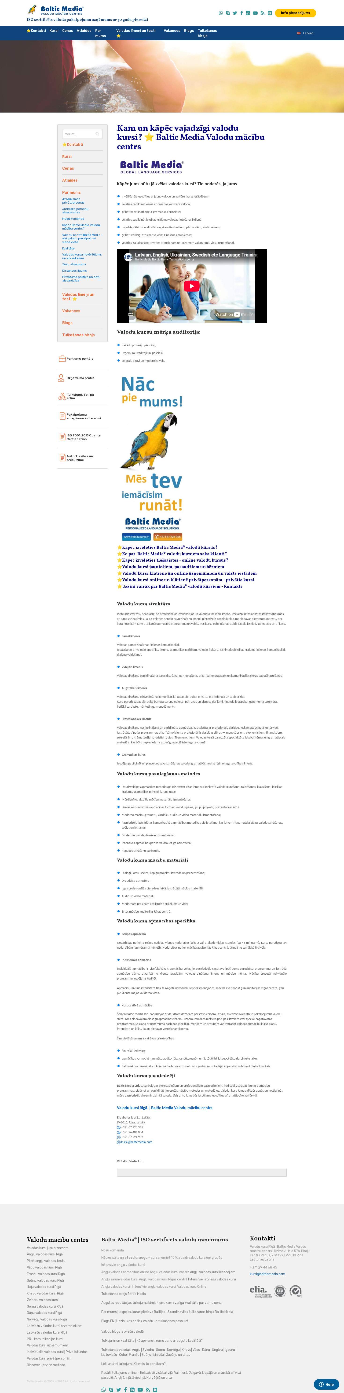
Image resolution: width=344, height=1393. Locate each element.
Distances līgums (74, 270)
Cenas (67, 31)
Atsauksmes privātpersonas (73, 201)
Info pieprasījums (295, 13)
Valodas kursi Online (191, 1287)
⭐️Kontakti (36, 31)
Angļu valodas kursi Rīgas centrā (163, 1279)
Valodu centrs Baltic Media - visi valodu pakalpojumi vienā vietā (82, 238)
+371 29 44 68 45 (263, 1267)
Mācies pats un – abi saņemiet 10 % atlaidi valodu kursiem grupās (161, 1258)
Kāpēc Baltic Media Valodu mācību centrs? (81, 226)
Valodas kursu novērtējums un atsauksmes (82, 256)
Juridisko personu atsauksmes (75, 210)
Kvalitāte (68, 248)
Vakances (172, 31)
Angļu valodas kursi (116, 1287)
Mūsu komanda (73, 218)
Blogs (189, 31)
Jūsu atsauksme (74, 264)
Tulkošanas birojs (207, 33)
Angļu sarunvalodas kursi (119, 1279)
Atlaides (84, 31)
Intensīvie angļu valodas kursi (123, 1265)
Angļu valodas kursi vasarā (169, 1272)
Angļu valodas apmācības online (125, 1272)
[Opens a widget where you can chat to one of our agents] (326, 1385)
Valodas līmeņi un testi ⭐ (136, 33)
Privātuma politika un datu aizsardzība (81, 278)
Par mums (100, 33)
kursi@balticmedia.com (136, 1142)
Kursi (54, 31)
